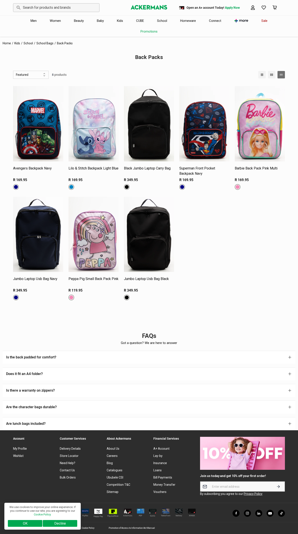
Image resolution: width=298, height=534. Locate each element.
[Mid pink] (237, 187)
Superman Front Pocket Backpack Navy (197, 171)
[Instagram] (247, 513)
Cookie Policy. (42, 514)
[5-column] (281, 74)
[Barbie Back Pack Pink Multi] (260, 123)
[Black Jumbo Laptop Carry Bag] (149, 123)
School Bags (44, 43)
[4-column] (271, 74)
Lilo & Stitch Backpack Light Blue (93, 168)
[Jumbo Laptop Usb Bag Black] (149, 234)
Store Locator (69, 456)
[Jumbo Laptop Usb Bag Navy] (38, 234)
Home (7, 43)
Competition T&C (118, 484)
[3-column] (262, 74)
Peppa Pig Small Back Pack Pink (93, 279)
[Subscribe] (278, 486)
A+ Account (161, 448)
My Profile (20, 448)
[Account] (252, 7)
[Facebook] (236, 513)
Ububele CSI (115, 477)
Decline (60, 523)
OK (25, 523)
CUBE (140, 21)
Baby (100, 21)
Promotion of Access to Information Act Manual (132, 528)
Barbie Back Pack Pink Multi (256, 168)
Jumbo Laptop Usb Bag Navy (35, 279)
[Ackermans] (149, 7)
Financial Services (166, 438)
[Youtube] (270, 513)
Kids (120, 21)
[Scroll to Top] (289, 510)
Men (34, 21)
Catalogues (114, 470)
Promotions (149, 31)
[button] (274, 7)
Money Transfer (164, 484)
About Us (113, 448)
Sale (264, 21)
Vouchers (159, 492)
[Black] (127, 187)
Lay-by (158, 456)
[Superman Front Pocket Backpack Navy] (204, 123)
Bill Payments (162, 477)
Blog (110, 463)
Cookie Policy (88, 528)
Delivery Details (70, 448)
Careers (112, 456)
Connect (215, 21)
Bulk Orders (68, 477)
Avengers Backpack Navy (32, 168)
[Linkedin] (258, 513)
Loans (157, 470)
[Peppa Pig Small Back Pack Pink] (94, 234)
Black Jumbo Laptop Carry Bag (147, 168)
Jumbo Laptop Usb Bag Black (146, 279)
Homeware (188, 21)
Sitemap (112, 492)
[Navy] (16, 187)
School (162, 21)
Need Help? (67, 463)
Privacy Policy (253, 494)
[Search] (17, 7)
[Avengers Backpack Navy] (38, 123)
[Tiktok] (281, 513)
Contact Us (67, 470)
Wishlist (18, 456)
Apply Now (232, 7)
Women (55, 21)
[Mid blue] (71, 187)
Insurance (160, 463)
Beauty (79, 21)
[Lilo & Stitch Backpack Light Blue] (94, 123)
